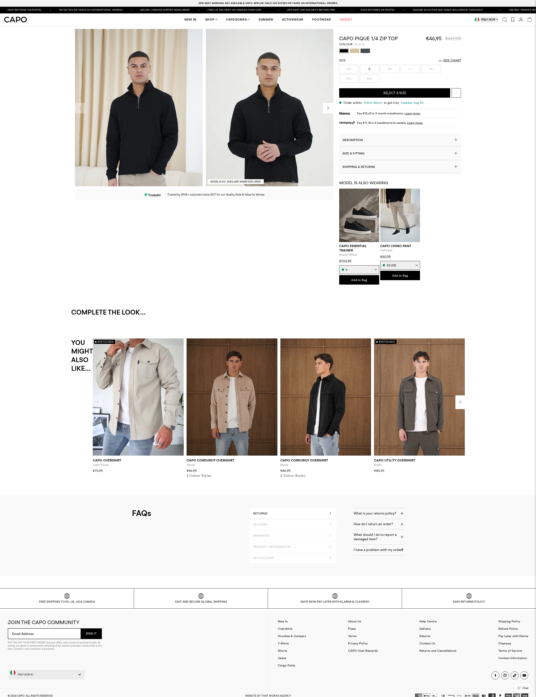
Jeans (282, 658)
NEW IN (190, 19)
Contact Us (427, 643)
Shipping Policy (509, 621)
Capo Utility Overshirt (394, 460)
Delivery (425, 629)
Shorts (282, 651)
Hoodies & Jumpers (292, 636)
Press (352, 629)
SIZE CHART (452, 60)
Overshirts (285, 629)
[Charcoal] (365, 51)
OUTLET (346, 19)
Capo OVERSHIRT (107, 460)
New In (283, 621)
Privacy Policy (358, 643)
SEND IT (91, 633)
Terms (352, 636)
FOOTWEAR (321, 19)
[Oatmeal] (354, 51)
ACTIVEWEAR (292, 19)
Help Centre (428, 621)
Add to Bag (359, 280)
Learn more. (413, 113)
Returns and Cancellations (437, 651)
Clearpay (504, 643)
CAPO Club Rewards (363, 651)
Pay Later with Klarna (513, 636)
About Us (354, 621)
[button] (328, 108)
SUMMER (266, 19)
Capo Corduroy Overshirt (210, 460)
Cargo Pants (286, 665)
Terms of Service (510, 651)
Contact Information (512, 658)
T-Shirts (283, 643)
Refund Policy (508, 629)
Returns (424, 636)
